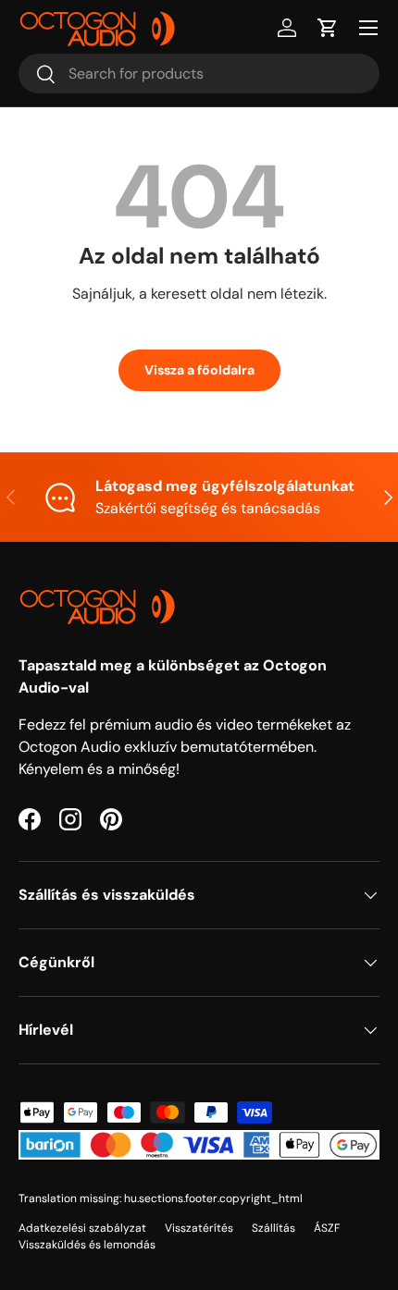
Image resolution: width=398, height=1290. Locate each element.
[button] (327, 27)
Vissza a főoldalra (199, 370)
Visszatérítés (199, 1228)
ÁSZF (327, 1228)
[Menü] (368, 27)
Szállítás (273, 1228)
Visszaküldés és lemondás (87, 1244)
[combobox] (199, 73)
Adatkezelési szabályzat (82, 1228)
